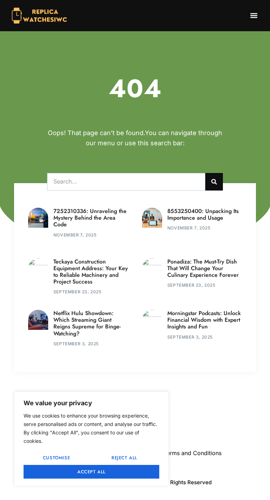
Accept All (91, 471)
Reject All (124, 457)
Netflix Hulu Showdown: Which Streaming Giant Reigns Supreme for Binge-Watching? (87, 323)
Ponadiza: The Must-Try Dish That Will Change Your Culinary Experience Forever (203, 268)
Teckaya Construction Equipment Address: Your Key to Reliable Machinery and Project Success (90, 272)
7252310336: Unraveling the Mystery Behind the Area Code (90, 217)
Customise (56, 457)
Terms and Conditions (192, 452)
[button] (253, 15)
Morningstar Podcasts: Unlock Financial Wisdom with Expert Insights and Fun (204, 320)
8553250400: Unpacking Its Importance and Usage (203, 214)
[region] (91, 439)
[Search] (214, 182)
